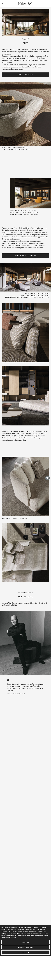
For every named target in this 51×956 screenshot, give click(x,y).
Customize (25, 952)
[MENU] (3, 3)
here (10, 935)
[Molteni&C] (25, 3)
